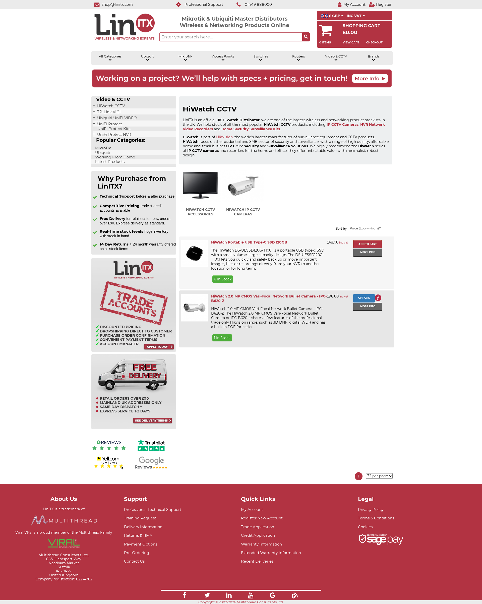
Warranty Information (261, 544)
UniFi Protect (109, 124)
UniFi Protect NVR (113, 134)
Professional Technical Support (152, 509)
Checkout (374, 42)
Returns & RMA (138, 535)
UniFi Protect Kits (113, 129)
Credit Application (258, 535)
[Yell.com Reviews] (109, 469)
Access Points (223, 56)
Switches (261, 56)
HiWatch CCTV (110, 106)
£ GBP (334, 16)
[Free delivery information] (133, 428)
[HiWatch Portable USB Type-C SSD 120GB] (194, 253)
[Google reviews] (151, 469)
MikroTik (185, 56)
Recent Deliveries (257, 561)
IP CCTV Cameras (342, 124)
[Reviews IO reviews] (109, 451)
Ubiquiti (148, 56)
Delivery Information (143, 526)
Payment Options (140, 544)
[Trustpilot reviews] (151, 451)
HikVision (224, 137)
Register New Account (262, 518)
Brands (374, 56)
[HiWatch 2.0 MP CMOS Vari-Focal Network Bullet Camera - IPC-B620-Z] (194, 307)
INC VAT (355, 16)
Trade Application (257, 526)
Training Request (140, 518)
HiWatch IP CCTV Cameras (243, 211)
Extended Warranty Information (271, 552)
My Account (252, 509)
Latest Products (109, 161)
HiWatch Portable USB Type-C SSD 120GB (249, 242)
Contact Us (134, 561)
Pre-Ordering (136, 552)
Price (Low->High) (364, 228)
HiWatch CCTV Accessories (200, 211)
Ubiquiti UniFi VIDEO (116, 118)
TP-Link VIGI (108, 112)
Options (364, 297)
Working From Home (114, 157)
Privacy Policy (371, 509)
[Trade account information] (133, 351)
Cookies (365, 526)
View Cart (351, 42)
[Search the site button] (306, 36)
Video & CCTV (336, 56)
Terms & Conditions (376, 518)
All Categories (110, 56)
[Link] (184, 596)
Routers (298, 56)
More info (367, 252)
